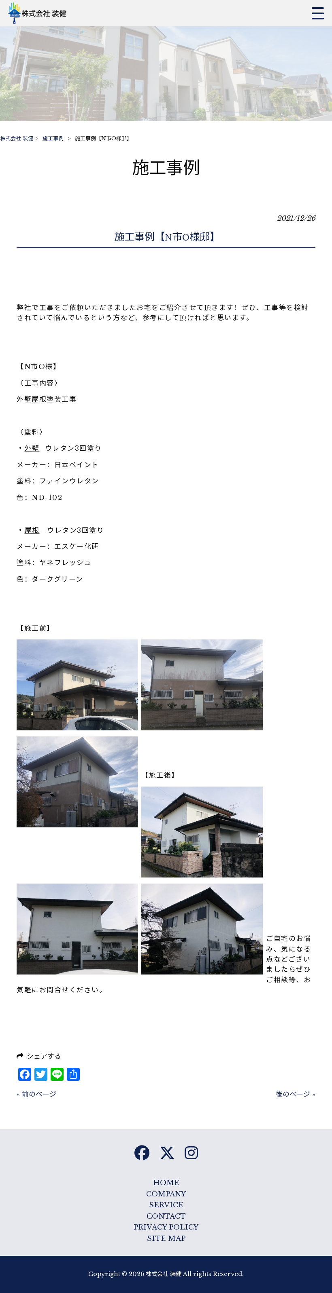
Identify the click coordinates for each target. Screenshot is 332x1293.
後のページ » (295, 1094)
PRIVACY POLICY (166, 1227)
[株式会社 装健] (39, 13)
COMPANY (166, 1194)
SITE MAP (166, 1238)
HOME (166, 1183)
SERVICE (166, 1205)
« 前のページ (36, 1094)
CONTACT (166, 1216)
